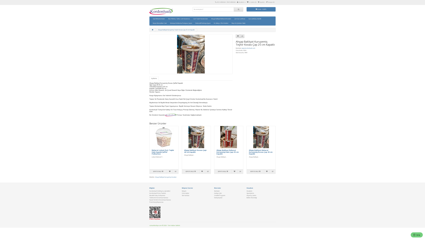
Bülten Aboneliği (252, 198)
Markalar (217, 191)
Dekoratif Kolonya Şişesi (203, 23)
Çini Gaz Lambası (239, 19)
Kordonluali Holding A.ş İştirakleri (159, 191)
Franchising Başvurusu (156, 202)
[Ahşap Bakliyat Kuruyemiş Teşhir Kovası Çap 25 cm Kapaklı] (190, 54)
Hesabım (249, 191)
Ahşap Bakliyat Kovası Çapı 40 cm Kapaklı (195, 151)
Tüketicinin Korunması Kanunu (158, 198)
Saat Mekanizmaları (159, 19)
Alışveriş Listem (251, 195)
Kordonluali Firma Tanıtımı (157, 193)
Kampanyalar (218, 198)
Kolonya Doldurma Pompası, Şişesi (181, 23)
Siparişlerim (250, 193)
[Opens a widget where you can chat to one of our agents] (417, 235)
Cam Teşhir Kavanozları (200, 19)
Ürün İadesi (185, 193)
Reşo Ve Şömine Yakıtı (238, 23)
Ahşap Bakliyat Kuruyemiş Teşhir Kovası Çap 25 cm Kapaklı (176, 30)
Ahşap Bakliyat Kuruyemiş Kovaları (166, 177)
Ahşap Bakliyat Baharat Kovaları (221, 19)
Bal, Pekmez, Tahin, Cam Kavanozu (179, 19)
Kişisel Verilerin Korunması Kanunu (160, 200)
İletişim (184, 191)
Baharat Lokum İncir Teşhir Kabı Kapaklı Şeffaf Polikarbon (163, 152)
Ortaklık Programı (219, 195)
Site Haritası (185, 195)
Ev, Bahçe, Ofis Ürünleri (221, 23)
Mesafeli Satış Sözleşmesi (157, 195)
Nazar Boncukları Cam (160, 23)
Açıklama (154, 78)
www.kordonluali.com (248, 48)
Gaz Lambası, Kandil (254, 19)
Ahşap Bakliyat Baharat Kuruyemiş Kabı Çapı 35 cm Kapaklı (227, 152)
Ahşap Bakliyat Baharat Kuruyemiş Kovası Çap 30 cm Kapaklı (260, 152)
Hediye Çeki (218, 193)
